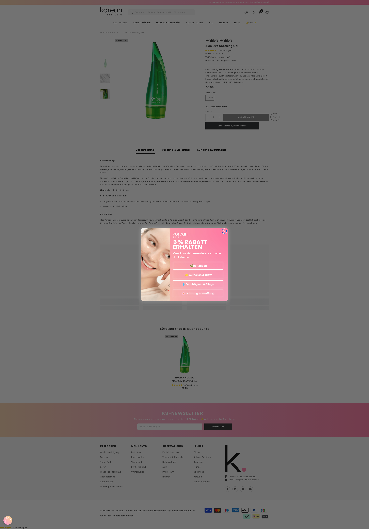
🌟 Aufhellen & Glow (198, 275)
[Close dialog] (224, 231)
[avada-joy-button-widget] (7, 520)
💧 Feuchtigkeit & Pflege (198, 284)
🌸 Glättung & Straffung (198, 293)
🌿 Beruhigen (198, 265)
